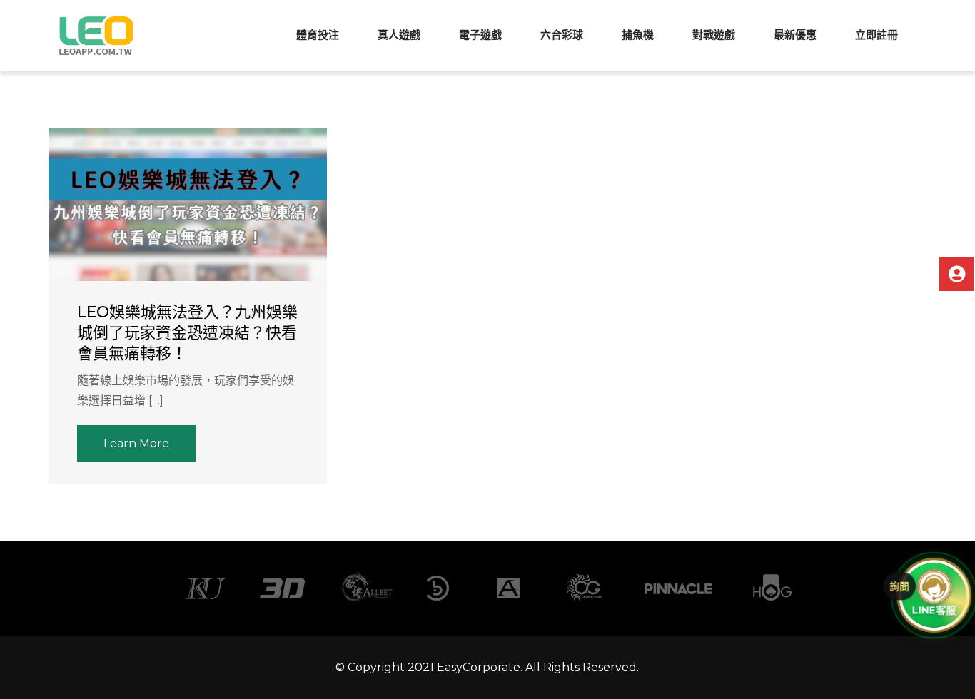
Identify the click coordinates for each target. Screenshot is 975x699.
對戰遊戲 (713, 34)
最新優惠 (795, 34)
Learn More (136, 443)
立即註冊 (876, 34)
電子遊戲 (480, 34)
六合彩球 (561, 34)
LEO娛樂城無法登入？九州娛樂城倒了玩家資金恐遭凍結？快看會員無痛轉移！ (187, 332)
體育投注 (317, 34)
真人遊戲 (399, 34)
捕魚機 (638, 34)
